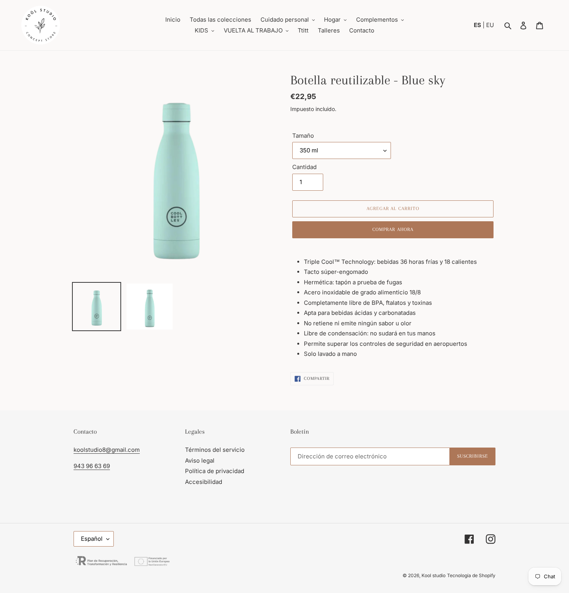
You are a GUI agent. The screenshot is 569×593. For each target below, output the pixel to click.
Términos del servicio (215, 449)
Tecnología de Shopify (471, 575)
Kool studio (434, 575)
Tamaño (303, 135)
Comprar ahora (392, 229)
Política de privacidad (214, 471)
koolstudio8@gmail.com (107, 449)
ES (478, 25)
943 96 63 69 (92, 466)
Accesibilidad (203, 481)
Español (92, 538)
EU (490, 25)
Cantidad (304, 167)
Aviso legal (199, 460)
